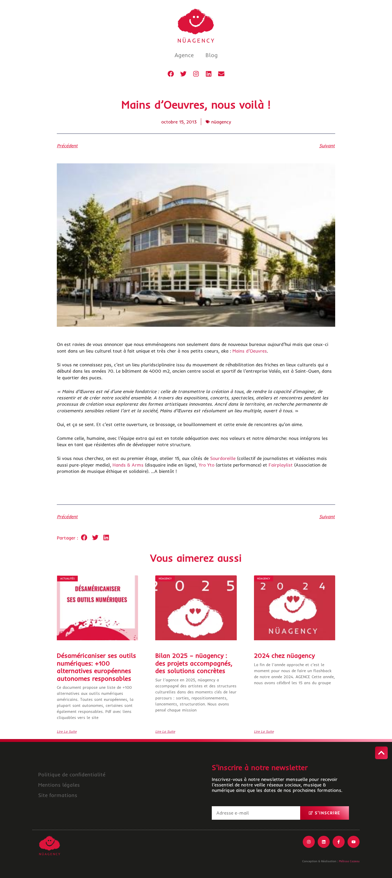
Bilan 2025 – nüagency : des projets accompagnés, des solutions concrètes (193, 663)
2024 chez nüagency (284, 655)
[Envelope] (221, 73)
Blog (211, 55)
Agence (184, 55)
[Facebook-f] (339, 842)
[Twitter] (183, 73)
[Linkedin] (208, 73)
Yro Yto (206, 465)
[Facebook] (170, 73)
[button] (84, 537)
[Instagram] (196, 73)
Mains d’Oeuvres (249, 351)
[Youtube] (354, 842)
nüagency (221, 122)
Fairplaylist (281, 465)
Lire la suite (67, 731)
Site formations (57, 795)
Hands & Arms (127, 465)
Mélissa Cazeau (349, 861)
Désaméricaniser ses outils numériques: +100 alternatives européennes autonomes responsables (96, 666)
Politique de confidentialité (71, 774)
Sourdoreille (223, 458)
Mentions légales (59, 785)
